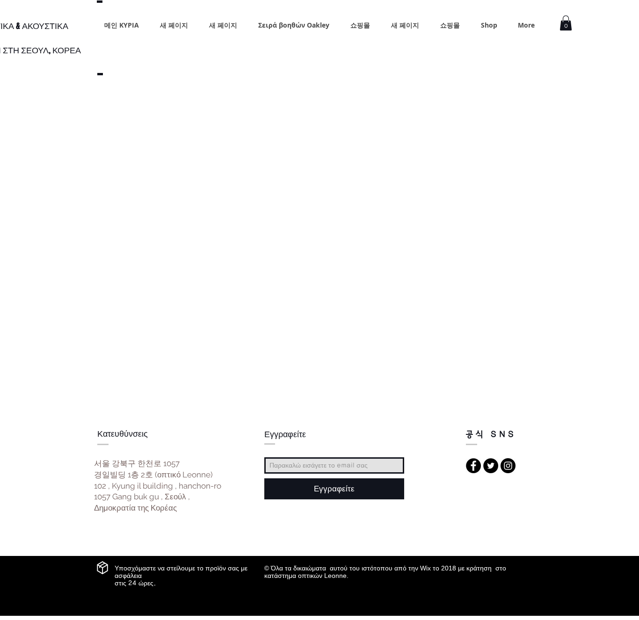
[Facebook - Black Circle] (473, 465)
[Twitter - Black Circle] (490, 465)
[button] (565, 22)
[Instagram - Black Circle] (508, 465)
